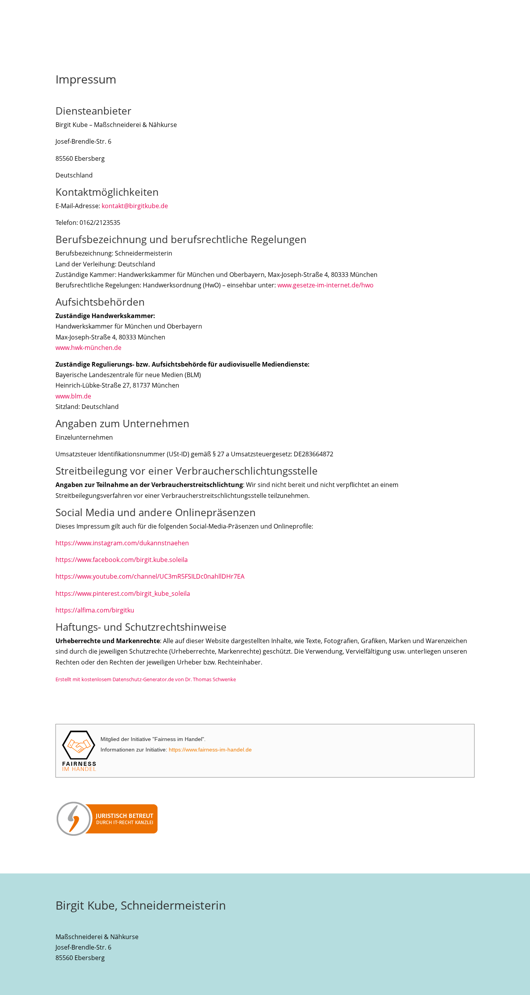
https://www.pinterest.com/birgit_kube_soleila (122, 593)
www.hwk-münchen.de (88, 347)
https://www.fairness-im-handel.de (210, 749)
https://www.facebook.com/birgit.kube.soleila (121, 559)
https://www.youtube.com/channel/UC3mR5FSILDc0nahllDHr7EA (149, 576)
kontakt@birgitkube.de (135, 206)
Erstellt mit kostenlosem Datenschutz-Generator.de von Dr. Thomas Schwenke (145, 679)
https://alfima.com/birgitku (94, 610)
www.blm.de (73, 396)
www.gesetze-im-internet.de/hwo (325, 285)
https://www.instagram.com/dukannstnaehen (122, 543)
